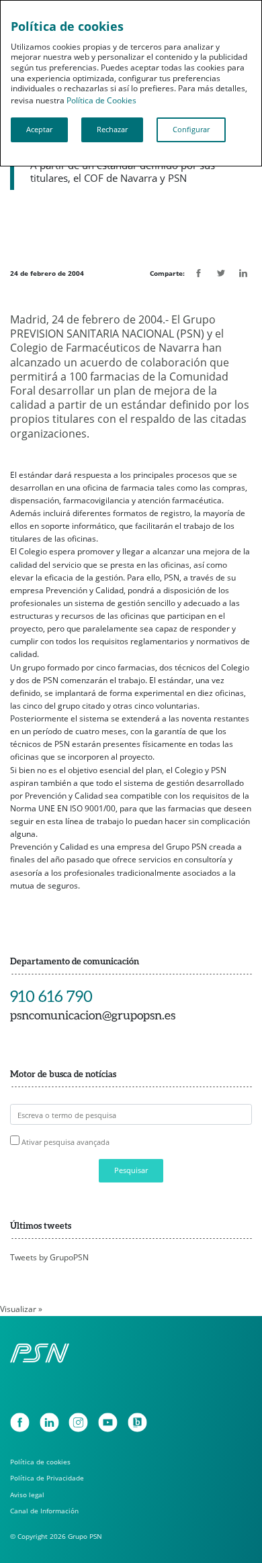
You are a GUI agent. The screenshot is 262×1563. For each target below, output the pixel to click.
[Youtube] (108, 1422)
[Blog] (137, 1422)
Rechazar (112, 129)
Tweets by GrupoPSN (49, 1257)
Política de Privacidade (47, 1478)
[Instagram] (78, 1422)
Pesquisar (131, 1170)
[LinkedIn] (49, 1422)
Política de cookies (40, 1462)
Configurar (191, 129)
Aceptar (39, 129)
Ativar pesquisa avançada (65, 1142)
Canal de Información (44, 1511)
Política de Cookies (101, 100)
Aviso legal (27, 1495)
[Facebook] (20, 1422)
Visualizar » (21, 1309)
